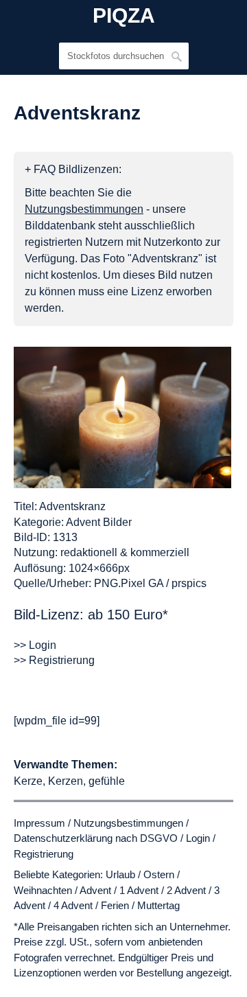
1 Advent (138, 890)
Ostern (158, 874)
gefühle (107, 781)
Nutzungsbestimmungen (128, 823)
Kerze (28, 781)
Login (198, 838)
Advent (95, 890)
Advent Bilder (99, 522)
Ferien (115, 905)
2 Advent (186, 890)
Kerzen (65, 781)
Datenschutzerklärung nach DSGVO (96, 838)
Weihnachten (43, 890)
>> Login (35, 645)
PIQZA (124, 15)
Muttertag (158, 905)
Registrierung (43, 854)
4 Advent (73, 905)
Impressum (39, 823)
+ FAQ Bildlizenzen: (73, 169)
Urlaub (120, 874)
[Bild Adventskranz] (122, 417)
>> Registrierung (54, 660)
